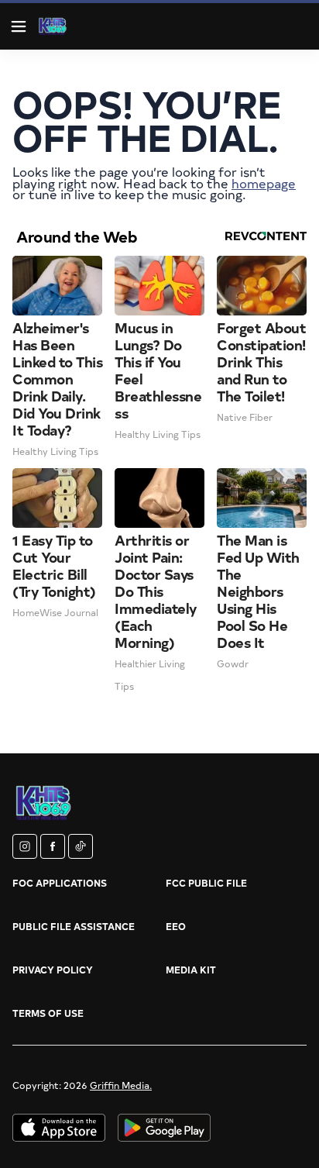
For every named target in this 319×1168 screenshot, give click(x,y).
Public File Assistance (73, 926)
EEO (176, 926)
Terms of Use (48, 1013)
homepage (264, 182)
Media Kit (191, 969)
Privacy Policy (52, 969)
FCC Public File (206, 882)
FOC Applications (59, 882)
